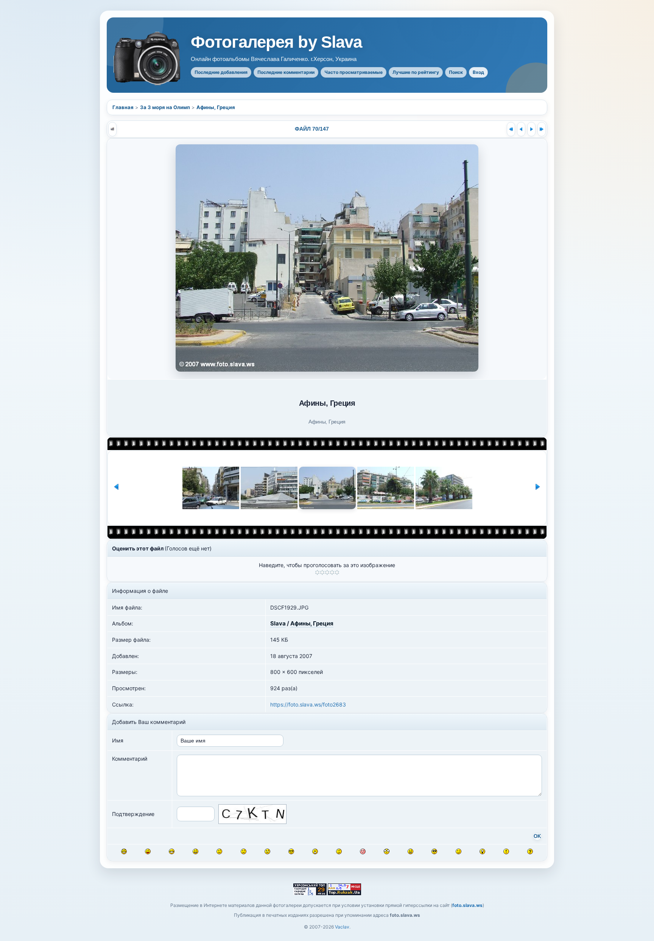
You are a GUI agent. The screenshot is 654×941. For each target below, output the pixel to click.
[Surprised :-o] (315, 851)
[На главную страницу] (148, 58)
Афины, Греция (215, 107)
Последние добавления (221, 72)
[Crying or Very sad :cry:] (267, 851)
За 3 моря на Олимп (165, 107)
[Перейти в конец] (541, 129)
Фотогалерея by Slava (276, 42)
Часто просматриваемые (353, 72)
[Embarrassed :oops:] (363, 851)
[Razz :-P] (148, 851)
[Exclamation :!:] (506, 851)
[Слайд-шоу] (112, 129)
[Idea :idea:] (482, 851)
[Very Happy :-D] (171, 851)
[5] (337, 572)
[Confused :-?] (339, 851)
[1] (317, 572)
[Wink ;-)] (458, 851)
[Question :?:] (530, 851)
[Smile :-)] (195, 851)
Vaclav (342, 927)
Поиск (456, 72)
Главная (123, 107)
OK (537, 836)
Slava (278, 623)
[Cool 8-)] (291, 851)
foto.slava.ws (467, 905)
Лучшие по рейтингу (415, 72)
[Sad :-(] (243, 851)
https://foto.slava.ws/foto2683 (308, 704)
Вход (478, 72)
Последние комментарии (286, 72)
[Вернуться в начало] (511, 129)
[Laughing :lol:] (124, 851)
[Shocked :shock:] (386, 851)
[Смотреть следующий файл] (531, 129)
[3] (327, 572)
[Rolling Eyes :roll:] (434, 851)
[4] (332, 572)
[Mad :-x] (410, 851)
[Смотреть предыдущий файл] (521, 129)
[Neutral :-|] (219, 851)
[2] (322, 572)
